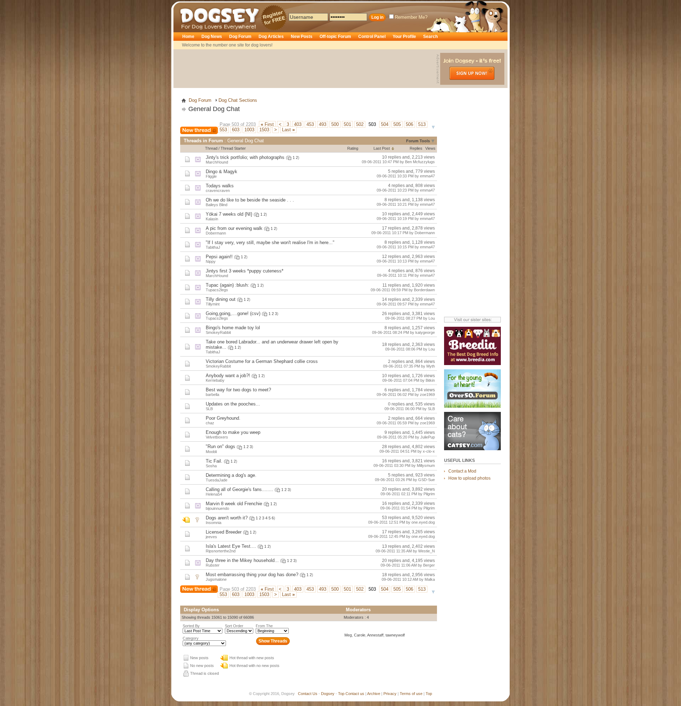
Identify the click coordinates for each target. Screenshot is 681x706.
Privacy (390, 693)
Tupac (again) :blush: (227, 285)
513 (422, 124)
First (267, 124)
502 (360, 124)
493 (322, 124)
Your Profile (404, 36)
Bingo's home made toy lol (233, 327)
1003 (249, 129)
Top (341, 693)
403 (297, 124)
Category (191, 638)
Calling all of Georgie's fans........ (239, 489)
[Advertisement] (306, 69)
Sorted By (191, 626)
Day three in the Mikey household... (242, 560)
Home (188, 36)
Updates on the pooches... (233, 404)
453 (310, 124)
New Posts (301, 36)
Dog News (211, 36)
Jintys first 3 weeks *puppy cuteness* (244, 271)
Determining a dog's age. (231, 475)
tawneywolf (395, 635)
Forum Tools (418, 141)
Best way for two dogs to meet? (238, 389)
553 (223, 129)
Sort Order (234, 626)
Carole (359, 635)
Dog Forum (240, 36)
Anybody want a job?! (228, 375)
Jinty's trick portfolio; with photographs (245, 157)
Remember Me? (411, 17)
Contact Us (307, 693)
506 (409, 124)
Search (430, 36)
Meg (348, 635)
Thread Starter (233, 148)
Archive (373, 693)
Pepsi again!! (219, 256)
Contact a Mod (462, 471)
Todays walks (220, 185)
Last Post (381, 148)
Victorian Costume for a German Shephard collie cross (262, 361)
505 (397, 124)
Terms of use (411, 693)
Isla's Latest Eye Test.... (231, 546)
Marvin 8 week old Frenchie (234, 503)
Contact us (354, 693)
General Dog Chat (214, 108)
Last (288, 129)
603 (235, 129)
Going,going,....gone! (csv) (233, 313)
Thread (211, 148)
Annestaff (375, 635)
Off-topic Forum (335, 36)
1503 (264, 129)
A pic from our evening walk (234, 228)
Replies (416, 148)
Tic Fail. (214, 461)
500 (335, 124)
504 (384, 124)
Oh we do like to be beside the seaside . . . (250, 200)
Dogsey (188, 5)
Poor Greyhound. (223, 418)
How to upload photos (469, 478)
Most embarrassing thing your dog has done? (252, 574)
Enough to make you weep (233, 432)
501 (347, 124)
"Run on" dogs (220, 446)
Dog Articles (271, 36)
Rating (352, 148)
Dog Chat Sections (237, 100)
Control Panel (372, 36)
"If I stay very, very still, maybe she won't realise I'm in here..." (270, 242)
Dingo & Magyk (221, 171)
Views (430, 148)
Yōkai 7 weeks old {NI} (229, 214)
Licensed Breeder (224, 532)
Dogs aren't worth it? (227, 517)
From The (264, 626)
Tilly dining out (221, 299)
